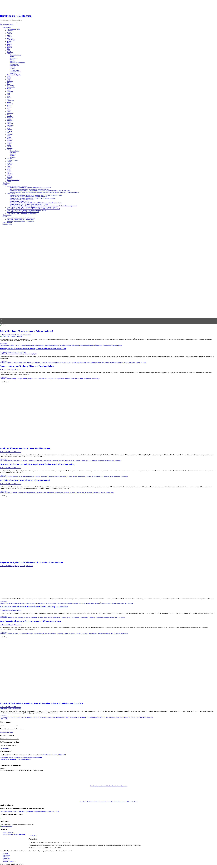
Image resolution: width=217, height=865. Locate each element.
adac (1, 460)
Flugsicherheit (38, 633)
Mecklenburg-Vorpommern (17, 62)
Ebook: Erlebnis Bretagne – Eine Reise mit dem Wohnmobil (23, 212)
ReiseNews (6, 183)
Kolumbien (10, 103)
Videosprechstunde (148, 717)
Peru (8, 132)
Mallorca (12, 155)
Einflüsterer (3, 362)
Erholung (20, 617)
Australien (9, 41)
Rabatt (69, 345)
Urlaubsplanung (75, 617)
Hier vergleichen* (5, 748)
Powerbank (85, 633)
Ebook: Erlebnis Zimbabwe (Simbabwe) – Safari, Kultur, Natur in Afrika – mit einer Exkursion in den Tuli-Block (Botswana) (43, 206)
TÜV (111, 633)
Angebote (22, 334)
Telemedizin (127, 717)
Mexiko (9, 119)
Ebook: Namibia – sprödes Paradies (19, 201)
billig (12, 345)
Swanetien (87, 378)
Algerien (9, 35)
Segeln (95, 460)
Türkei (8, 166)
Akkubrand (3, 633)
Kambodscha (10, 100)
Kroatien (9, 105)
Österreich (9, 129)
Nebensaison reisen (46, 362)
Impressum (6, 860)
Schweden (9, 142)
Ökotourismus (55, 362)
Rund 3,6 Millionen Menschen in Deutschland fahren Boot (25, 448)
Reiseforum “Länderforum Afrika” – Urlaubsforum (20, 221)
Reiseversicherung (100, 717)
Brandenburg (13, 58)
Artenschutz (3, 476)
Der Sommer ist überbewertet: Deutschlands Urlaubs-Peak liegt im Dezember (34, 607)
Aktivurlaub (3, 492)
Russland (9, 140)
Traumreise (114, 345)
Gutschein (34, 345)
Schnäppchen (98, 345)
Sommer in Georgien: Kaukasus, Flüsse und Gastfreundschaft (27, 366)
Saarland (12, 67)
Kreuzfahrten (54, 345)
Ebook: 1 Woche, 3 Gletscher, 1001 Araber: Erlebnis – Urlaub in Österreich (27, 210)
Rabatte (74, 345)
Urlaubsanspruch (65, 617)
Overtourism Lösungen (73, 362)
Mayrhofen (51, 492)
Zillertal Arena (110, 492)
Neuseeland (10, 123)
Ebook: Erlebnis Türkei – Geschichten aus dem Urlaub (21, 213)
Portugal (9, 137)
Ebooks (5, 184)
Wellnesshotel (96, 492)
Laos (8, 108)
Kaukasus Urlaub (69, 378)
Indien (8, 90)
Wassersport (118, 460)
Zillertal (103, 492)
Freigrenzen (44, 476)
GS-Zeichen (45, 633)
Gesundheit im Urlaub (33, 717)
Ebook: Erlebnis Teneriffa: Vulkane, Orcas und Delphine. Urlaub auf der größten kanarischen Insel (33, 209)
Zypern (9, 181)
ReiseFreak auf (8, 759)
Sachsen (12, 68)
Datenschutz (62, 754)
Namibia (9, 122)
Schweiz (9, 143)
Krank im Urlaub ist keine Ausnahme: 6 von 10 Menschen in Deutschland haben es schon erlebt (41, 703)
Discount (22, 345)
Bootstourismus (46, 460)
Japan (8, 99)
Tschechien (10, 163)
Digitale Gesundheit (14, 717)
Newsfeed (12, 452)
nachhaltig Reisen (21, 362)
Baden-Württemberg (15, 55)
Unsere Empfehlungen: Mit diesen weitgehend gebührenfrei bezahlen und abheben (29, 811)
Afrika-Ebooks (11, 193)
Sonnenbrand (119, 717)
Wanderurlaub (88, 492)
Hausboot (61, 460)
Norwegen (9, 126)
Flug (26, 345)
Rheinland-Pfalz (14, 65)
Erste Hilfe (24, 717)
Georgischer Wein (42, 378)
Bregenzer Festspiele (20, 603)
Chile (8, 49)
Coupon (17, 345)
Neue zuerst (10, 30)
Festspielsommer (67, 603)
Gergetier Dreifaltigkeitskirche (56, 378)
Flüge (29, 345)
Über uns (5, 856)
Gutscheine (41, 345)
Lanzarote (13, 154)
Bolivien (9, 43)
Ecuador (9, 76)
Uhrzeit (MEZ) (33, 835)
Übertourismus (119, 362)
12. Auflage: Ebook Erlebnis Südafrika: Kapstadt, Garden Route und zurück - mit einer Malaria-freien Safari (108, 802)
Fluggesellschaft (23, 633)
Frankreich (10, 81)
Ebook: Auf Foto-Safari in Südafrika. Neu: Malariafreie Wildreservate (28, 196)
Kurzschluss (60, 633)
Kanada (9, 102)
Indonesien (10, 91)
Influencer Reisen (11, 362)
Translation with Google (6, 24)
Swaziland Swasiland (12, 160)
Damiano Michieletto (57, 603)
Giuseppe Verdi (77, 603)
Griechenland (10, 85)
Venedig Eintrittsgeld (129, 362)
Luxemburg (10, 113)
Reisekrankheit (82, 717)
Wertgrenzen (106, 476)
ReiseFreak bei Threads (6, 757)
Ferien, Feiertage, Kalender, (14, 834)
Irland (8, 93)
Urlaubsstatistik (84, 617)
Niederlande (10, 125)
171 (6, 718)
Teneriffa (12, 157)
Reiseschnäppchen (89, 345)
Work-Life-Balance (119, 617)
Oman (8, 128)
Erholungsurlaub (22, 492)
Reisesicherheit (93, 633)
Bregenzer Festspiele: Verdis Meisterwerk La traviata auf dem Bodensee (31, 562)
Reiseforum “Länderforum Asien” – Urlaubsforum (20, 219)
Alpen (8, 492)
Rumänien (9, 138)
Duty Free (10, 476)
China (8, 50)
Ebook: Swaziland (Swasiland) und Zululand (22, 199)
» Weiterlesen (3, 343)
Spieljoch (78, 492)
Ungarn (9, 169)
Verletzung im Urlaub (136, 717)
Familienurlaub (31, 492)
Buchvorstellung (7, 215)
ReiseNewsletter (7, 224)
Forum (5, 216)
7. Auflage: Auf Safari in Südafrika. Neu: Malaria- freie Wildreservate (108, 786)
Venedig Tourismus (141, 362)
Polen (8, 135)
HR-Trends (27, 617)
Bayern (12, 56)
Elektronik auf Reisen (12, 633)
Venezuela (9, 177)
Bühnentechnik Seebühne (44, 603)
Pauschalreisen (63, 345)
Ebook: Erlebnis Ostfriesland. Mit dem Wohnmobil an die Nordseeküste (29, 189)
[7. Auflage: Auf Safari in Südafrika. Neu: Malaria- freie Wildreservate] (108, 783)
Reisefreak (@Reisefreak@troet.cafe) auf (28, 757)
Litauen (9, 111)
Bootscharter (31, 460)
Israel (8, 94)
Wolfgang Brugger (14, 334)
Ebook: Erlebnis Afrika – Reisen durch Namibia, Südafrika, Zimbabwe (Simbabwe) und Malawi (36, 202)
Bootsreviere (38, 460)
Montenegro (10, 120)
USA (8, 172)
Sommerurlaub (107, 345)
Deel (16, 617)
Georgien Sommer (22, 378)
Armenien (9, 36)
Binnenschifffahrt (7, 460)
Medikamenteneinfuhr (60, 476)
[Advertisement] (52, 414)
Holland (9, 88)
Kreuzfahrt (28, 334)
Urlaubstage (92, 617)
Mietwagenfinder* (8, 832)
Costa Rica (10, 52)
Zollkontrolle (124, 476)
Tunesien (9, 164)
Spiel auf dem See (122, 603)
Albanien (9, 33)
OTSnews (90, 460)
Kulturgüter (51, 476)
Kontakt (5, 853)
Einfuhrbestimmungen (28, 476)
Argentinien (10, 38)
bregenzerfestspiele (31, 603)
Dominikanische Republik (14, 75)
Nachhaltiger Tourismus (33, 362)
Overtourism (63, 362)
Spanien (9, 149)
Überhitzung (117, 633)
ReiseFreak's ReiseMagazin (16, 15)
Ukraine (9, 167)
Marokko (9, 116)
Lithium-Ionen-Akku (69, 633)
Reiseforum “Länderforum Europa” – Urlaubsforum (21, 218)
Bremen (12, 59)
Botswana (9, 44)
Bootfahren (24, 460)
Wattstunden (124, 633)
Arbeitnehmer (3, 617)
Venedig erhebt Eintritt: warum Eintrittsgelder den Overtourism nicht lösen (33, 349)
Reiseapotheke (73, 717)
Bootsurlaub (54, 460)
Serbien (9, 145)
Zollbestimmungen (115, 476)
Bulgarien (9, 47)
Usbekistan (10, 174)
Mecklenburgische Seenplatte (72, 460)
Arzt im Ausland (4, 717)
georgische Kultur (32, 378)
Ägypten (9, 32)
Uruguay (9, 170)
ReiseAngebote (7, 222)
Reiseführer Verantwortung (87, 362)
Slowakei (9, 146)
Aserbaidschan (11, 39)
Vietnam (9, 178)
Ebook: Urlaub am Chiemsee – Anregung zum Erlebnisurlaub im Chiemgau (30, 187)
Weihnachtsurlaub (109, 617)
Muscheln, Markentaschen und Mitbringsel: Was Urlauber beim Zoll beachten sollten (37, 464)
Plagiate (75, 476)
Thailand (9, 161)
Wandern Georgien (95, 378)
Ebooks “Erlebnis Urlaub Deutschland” (17, 186)
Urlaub (120, 345)
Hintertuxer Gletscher (41, 492)
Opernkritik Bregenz (93, 603)
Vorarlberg (130, 603)
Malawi (9, 114)
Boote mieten (16, 460)
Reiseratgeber (81, 476)
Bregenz (11, 603)
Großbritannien (11, 87)
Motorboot (84, 460)
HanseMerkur (43, 717)
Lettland (9, 110)
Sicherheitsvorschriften (104, 633)
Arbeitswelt (11, 617)
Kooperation (6, 855)
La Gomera (13, 152)
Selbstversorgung (110, 717)
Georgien (9, 82)
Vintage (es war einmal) (13, 180)
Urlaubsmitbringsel (97, 476)
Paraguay (9, 131)
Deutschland (10, 53)
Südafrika (9, 158)
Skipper (100, 460)
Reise (77, 345)
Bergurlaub (14, 492)
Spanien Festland (14, 151)
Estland (9, 78)
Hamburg (12, 61)
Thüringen (13, 73)
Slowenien (9, 148)
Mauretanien (10, 117)
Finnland (9, 79)
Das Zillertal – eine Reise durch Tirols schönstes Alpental (25, 480)
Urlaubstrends (99, 617)
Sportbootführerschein (108, 460)
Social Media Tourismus (108, 362)
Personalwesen (48, 617)
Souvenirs (88, 476)
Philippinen (10, 134)
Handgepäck (52, 633)
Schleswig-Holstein (15, 71)
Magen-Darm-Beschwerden (55, 717)
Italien (8, 96)
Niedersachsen (14, 64)
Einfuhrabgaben (17, 476)
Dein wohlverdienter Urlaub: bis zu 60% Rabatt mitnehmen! (26, 331)
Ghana (8, 84)
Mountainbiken (59, 492)
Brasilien (9, 46)
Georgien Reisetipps (11, 378)
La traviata (85, 603)
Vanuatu (9, 175)
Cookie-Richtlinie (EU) (9, 861)
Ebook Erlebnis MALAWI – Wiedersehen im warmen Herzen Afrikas (29, 204)
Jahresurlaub (33, 617)
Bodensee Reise (4, 603)
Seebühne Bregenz (111, 603)
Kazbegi (77, 378)
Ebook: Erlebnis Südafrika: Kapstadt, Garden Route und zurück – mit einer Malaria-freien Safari (36, 195)
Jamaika (9, 97)
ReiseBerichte (7, 27)
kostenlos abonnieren (50, 754)
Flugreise (37, 476)
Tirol (83, 492)
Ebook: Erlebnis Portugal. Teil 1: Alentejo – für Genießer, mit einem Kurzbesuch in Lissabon (31, 207)
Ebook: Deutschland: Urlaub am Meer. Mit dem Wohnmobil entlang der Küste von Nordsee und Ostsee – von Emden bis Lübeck (44, 192)
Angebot (2, 345)
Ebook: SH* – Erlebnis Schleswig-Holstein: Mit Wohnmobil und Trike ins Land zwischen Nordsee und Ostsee (40, 190)
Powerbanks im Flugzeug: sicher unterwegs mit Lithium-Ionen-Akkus (30, 621)
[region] (108, 277)
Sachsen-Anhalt (14, 70)
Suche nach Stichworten (13, 29)
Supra (81, 378)
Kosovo (9, 107)
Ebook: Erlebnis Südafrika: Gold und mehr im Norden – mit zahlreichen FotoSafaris (32, 198)
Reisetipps (98, 362)
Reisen (82, 345)
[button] (108, 319)
